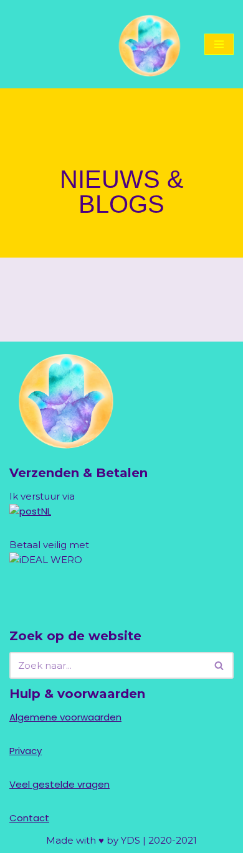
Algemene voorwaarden (65, 717)
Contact (29, 817)
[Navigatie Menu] (219, 44)
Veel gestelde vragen (59, 784)
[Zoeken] (220, 665)
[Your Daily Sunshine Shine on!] (148, 44)
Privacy (25, 750)
